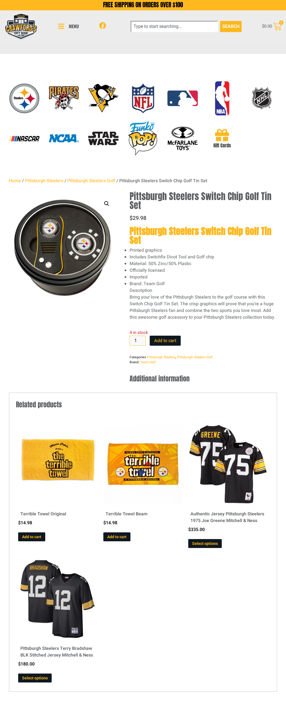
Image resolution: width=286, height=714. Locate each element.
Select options (205, 543)
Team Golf (148, 362)
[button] (107, 204)
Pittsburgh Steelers (44, 180)
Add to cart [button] (31, 537)
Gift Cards (222, 145)
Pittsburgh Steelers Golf (91, 180)
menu (74, 26)
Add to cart (165, 340)
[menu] (61, 26)
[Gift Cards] (222, 135)
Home (15, 180)
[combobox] (174, 26)
